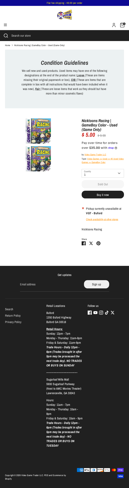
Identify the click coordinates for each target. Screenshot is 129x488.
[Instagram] (101, 313)
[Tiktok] (107, 313)
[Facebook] (90, 313)
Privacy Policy (13, 322)
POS (46, 475)
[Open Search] (6, 35)
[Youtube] (95, 313)
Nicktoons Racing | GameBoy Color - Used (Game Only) (39, 45)
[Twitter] (113, 313)
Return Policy (13, 315)
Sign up (96, 284)
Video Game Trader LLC (95, 154)
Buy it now (103, 195)
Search (9, 309)
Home (7, 45)
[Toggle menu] (5, 25)
